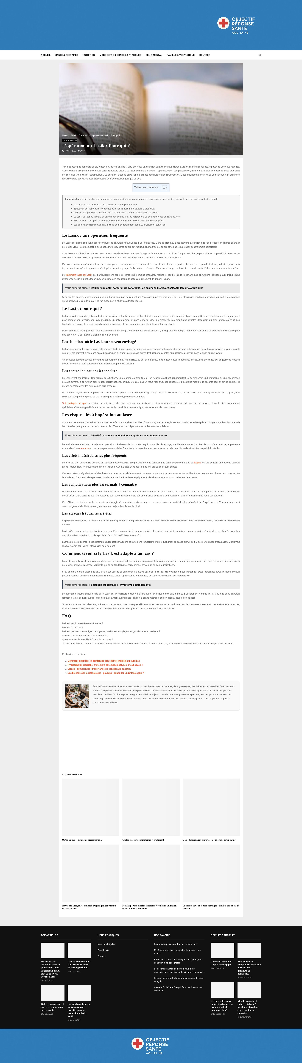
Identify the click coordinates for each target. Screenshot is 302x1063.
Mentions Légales (106, 944)
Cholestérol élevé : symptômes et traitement (143, 840)
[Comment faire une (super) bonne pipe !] (222, 950)
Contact (204, 55)
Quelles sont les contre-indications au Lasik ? (85, 635)
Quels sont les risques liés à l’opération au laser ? (87, 639)
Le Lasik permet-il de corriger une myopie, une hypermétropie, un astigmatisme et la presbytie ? (111, 631)
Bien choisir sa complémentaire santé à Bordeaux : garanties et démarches (249, 967)
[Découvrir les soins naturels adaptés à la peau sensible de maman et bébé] (222, 990)
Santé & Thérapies (66, 55)
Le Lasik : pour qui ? (72, 627)
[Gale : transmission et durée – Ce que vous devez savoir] (52, 993)
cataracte (84, 448)
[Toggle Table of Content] (162, 187)
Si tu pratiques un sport (74, 403)
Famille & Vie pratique (181, 55)
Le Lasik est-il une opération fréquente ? (82, 623)
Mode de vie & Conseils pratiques (120, 55)
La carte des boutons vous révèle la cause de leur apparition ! (79, 964)
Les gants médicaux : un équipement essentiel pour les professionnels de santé (79, 1010)
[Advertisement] (98, 25)
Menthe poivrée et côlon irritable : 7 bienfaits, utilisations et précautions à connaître (248, 1007)
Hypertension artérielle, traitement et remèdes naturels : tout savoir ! (105, 665)
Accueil (46, 55)
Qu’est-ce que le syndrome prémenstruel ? (82, 840)
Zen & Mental (154, 55)
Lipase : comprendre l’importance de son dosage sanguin (99, 668)
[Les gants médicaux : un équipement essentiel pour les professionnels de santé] (79, 993)
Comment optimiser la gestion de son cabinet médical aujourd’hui (104, 660)
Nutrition (89, 55)
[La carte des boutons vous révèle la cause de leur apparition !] (79, 950)
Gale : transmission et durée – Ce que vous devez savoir (209, 840)
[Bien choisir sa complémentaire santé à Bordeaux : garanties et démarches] (249, 950)
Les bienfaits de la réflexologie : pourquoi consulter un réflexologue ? (106, 673)
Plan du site (103, 950)
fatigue (197, 462)
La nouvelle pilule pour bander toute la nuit (175, 944)
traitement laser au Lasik (79, 274)
